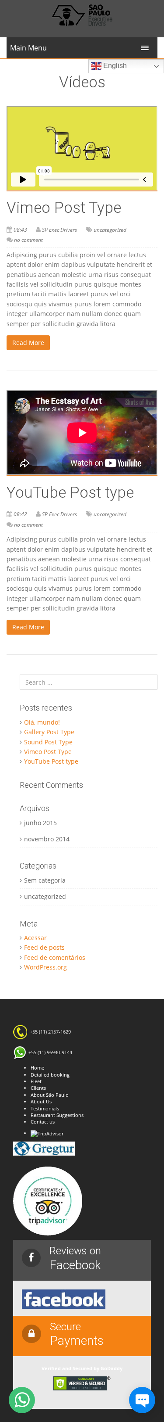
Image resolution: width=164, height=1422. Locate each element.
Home (37, 1067)
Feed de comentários (54, 957)
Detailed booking (50, 1074)
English (114, 65)
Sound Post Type (48, 742)
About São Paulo (50, 1095)
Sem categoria (45, 880)
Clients (38, 1087)
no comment (28, 240)
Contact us (43, 1121)
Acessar (35, 938)
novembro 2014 (47, 839)
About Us (41, 1101)
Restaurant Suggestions (57, 1115)
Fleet (36, 1081)
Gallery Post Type (49, 732)
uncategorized (110, 229)
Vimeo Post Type (64, 208)
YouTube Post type (70, 493)
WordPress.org (45, 967)
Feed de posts (44, 947)
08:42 (20, 514)
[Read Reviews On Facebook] (63, 1298)
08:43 (20, 229)
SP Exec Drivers (59, 229)
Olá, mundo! (42, 722)
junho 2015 (40, 823)
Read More (28, 342)
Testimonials (45, 1108)
